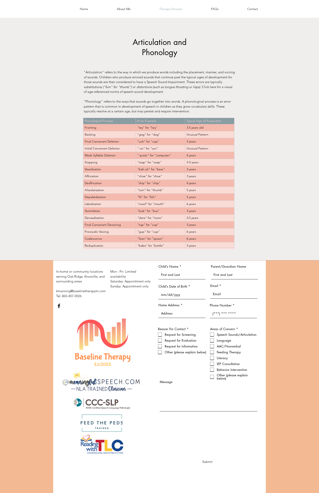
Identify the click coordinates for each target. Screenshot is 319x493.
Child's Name (168, 266)
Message (166, 381)
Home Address (168, 305)
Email (214, 285)
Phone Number (221, 305)
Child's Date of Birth (172, 286)
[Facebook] (59, 306)
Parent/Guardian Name (228, 266)
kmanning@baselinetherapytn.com (81, 291)
